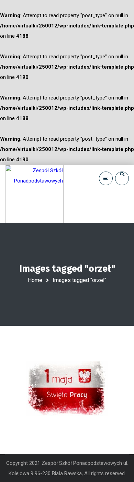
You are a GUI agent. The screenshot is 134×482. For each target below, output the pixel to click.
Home (35, 280)
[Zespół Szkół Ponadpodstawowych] (34, 194)
